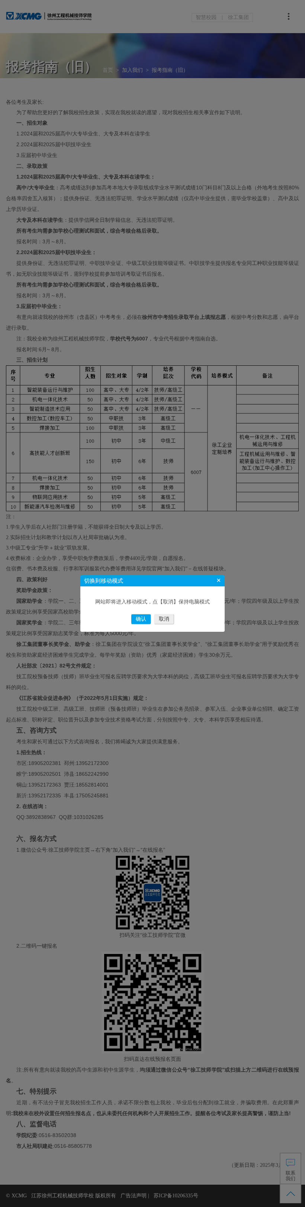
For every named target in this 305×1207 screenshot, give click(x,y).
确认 (141, 619)
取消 (164, 619)
